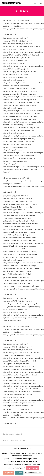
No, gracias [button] (9, 473)
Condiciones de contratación (13, 434)
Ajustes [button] (19, 473)
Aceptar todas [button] (32, 468)
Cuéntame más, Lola (33, 473)
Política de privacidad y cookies (14, 440)
